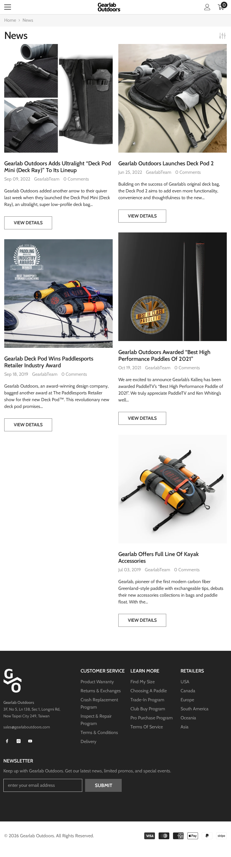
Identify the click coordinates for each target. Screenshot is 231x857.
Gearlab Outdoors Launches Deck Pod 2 (166, 163)
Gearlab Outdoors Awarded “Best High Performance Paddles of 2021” (164, 355)
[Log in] (207, 7)
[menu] (7, 7)
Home (10, 20)
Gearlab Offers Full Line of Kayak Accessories (158, 557)
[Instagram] (18, 741)
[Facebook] (7, 741)
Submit (103, 785)
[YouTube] (30, 741)
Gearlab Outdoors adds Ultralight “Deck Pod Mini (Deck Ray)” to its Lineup (57, 166)
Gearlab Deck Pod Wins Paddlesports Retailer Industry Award (48, 362)
